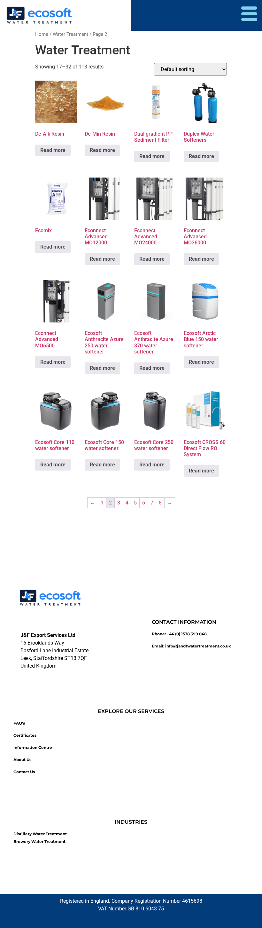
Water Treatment (70, 34)
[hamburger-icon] (249, 15)
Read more (53, 150)
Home (41, 34)
